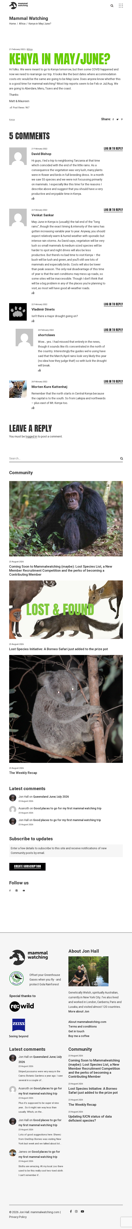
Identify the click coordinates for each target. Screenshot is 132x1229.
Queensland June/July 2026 (51, 797)
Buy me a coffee (78, 1036)
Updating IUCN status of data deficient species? (90, 1118)
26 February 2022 (39, 381)
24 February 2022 (46, 329)
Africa (22, 24)
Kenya (12, 119)
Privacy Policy (18, 1217)
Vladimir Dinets (43, 309)
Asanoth (24, 808)
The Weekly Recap (23, 772)
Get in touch (76, 1031)
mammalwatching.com (45, 1212)
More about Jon (78, 1012)
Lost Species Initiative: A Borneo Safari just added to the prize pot (58, 649)
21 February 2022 (17, 49)
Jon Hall (24, 797)
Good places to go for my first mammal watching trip (67, 808)
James (23, 1152)
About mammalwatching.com (87, 1022)
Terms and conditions (82, 1027)
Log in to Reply (113, 148)
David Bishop (41, 153)
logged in (31, 437)
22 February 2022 (39, 209)
